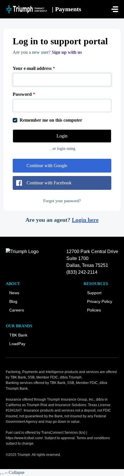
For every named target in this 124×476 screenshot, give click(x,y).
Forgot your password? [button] (62, 201)
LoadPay (17, 343)
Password (24, 94)
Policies (94, 310)
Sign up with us (67, 52)
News (14, 292)
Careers (16, 310)
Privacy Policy (99, 301)
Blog (13, 301)
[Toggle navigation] (115, 9)
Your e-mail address (34, 68)
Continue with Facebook (49, 182)
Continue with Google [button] (47, 165)
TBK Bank (18, 335)
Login (62, 135)
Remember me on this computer (51, 120)
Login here (85, 220)
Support (94, 292)
